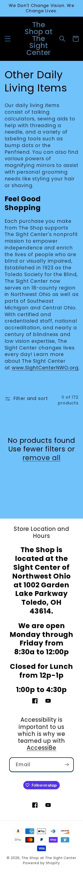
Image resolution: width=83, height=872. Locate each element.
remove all (42, 457)
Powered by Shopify (41, 863)
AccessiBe (41, 748)
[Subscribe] (66, 764)
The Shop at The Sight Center (48, 858)
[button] (7, 38)
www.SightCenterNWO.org (45, 367)
